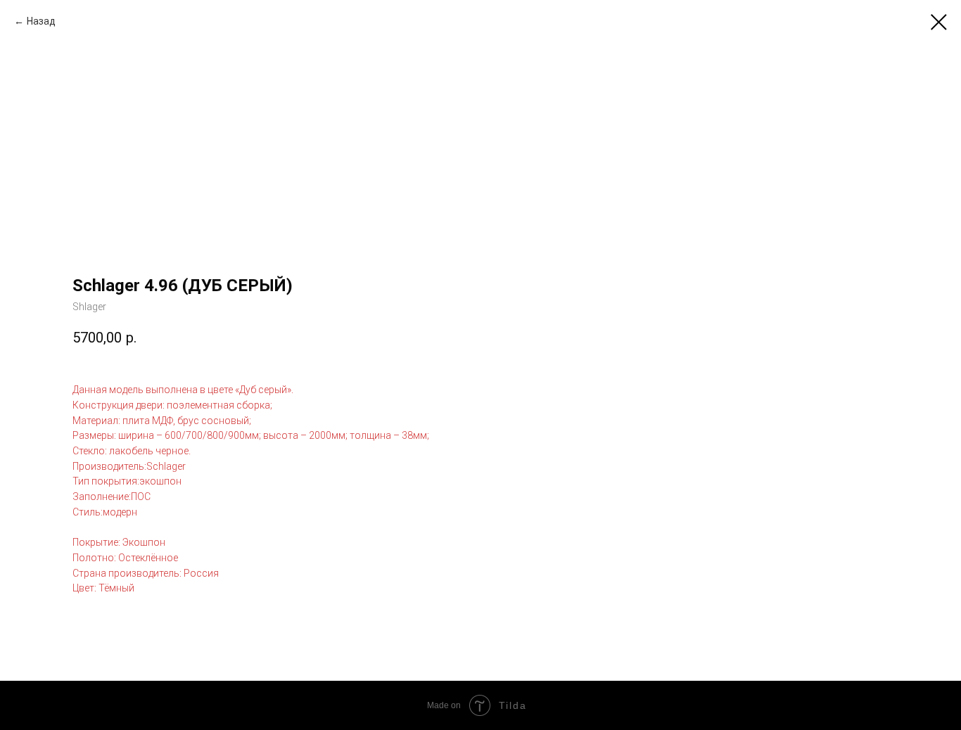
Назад (41, 21)
